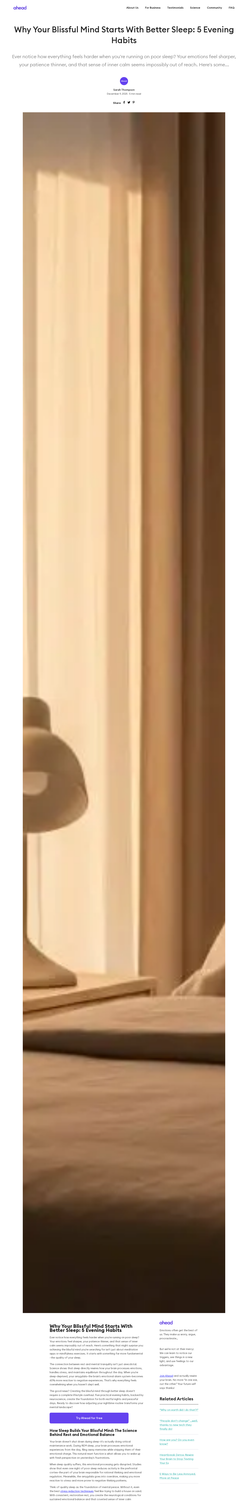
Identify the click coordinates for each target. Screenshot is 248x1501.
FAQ (232, 7)
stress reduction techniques (77, 1491)
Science (195, 7)
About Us (132, 7)
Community (214, 7)
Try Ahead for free (89, 1418)
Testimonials (175, 7)
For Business (152, 7)
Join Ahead (166, 1375)
